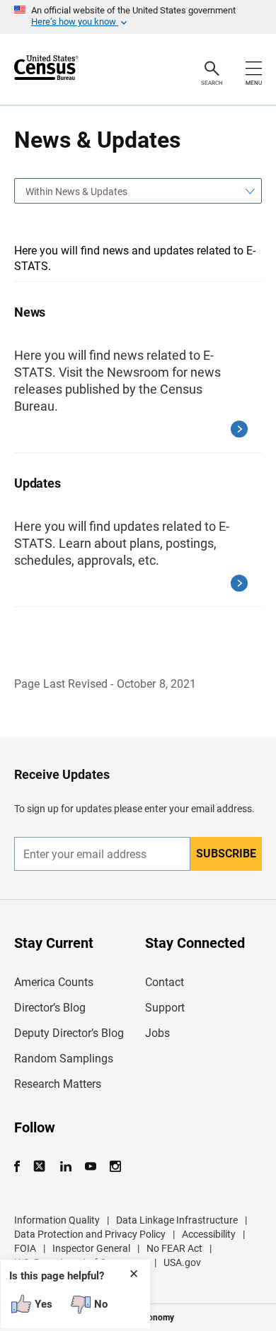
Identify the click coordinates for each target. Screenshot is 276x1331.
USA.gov (182, 1262)
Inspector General (91, 1248)
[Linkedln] (65, 1166)
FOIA (25, 1248)
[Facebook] (21, 1166)
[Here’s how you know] (138, 17)
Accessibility (209, 1234)
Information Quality (57, 1220)
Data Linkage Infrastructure (177, 1220)
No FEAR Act (174, 1248)
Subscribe (226, 853)
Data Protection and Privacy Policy (90, 1234)
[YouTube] (90, 1166)
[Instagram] (115, 1166)
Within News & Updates (76, 191)
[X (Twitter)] (40, 1166)
